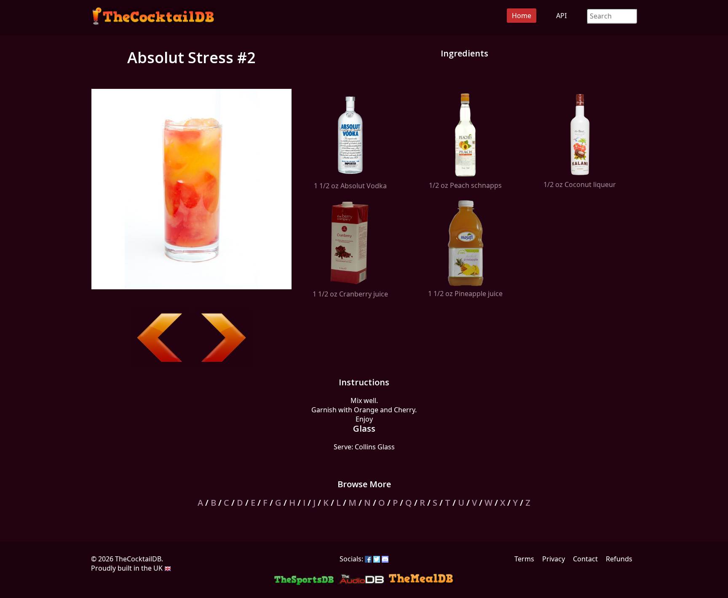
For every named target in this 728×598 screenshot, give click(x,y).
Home (521, 15)
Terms (524, 558)
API (561, 15)
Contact (585, 558)
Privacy (553, 558)
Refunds (619, 558)
